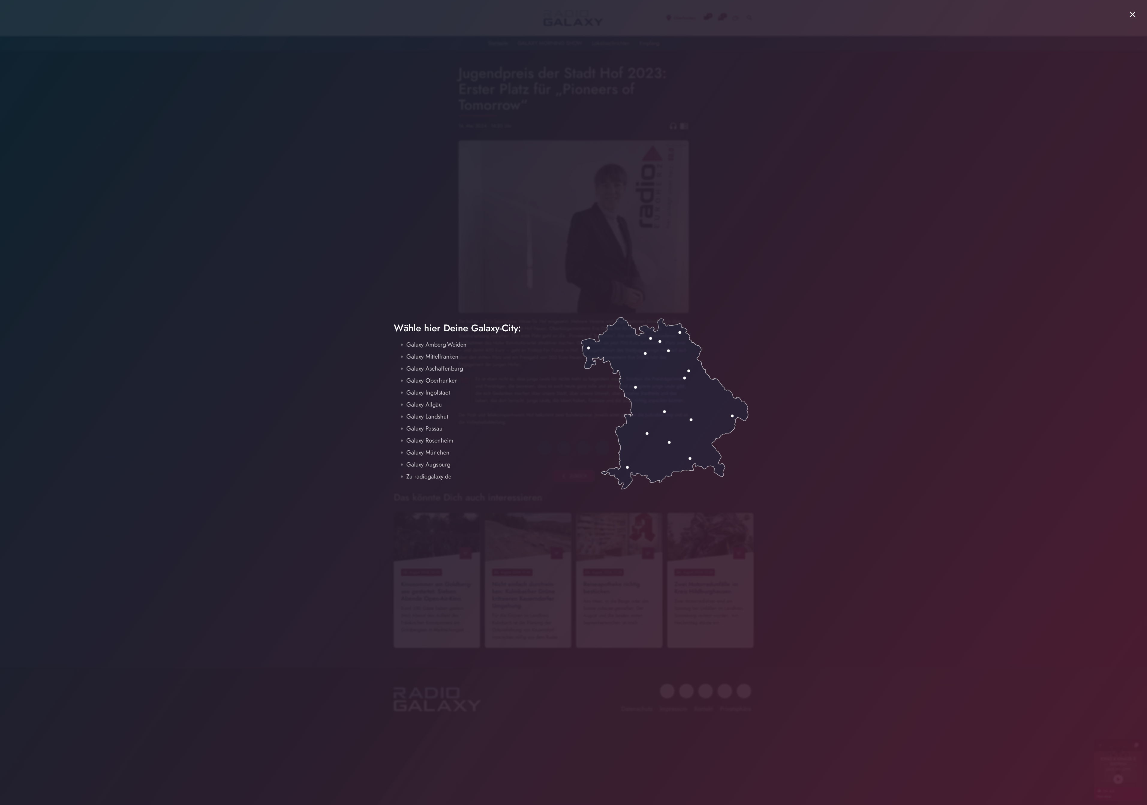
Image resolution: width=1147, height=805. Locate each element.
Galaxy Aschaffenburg (434, 368)
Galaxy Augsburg (428, 464)
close (1132, 14)
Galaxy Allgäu (424, 404)
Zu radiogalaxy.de (428, 476)
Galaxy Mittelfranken (432, 356)
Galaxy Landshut (427, 416)
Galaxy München (428, 452)
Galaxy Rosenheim (429, 440)
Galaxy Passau (424, 428)
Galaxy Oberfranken (432, 380)
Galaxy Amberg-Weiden (436, 344)
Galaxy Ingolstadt (428, 392)
